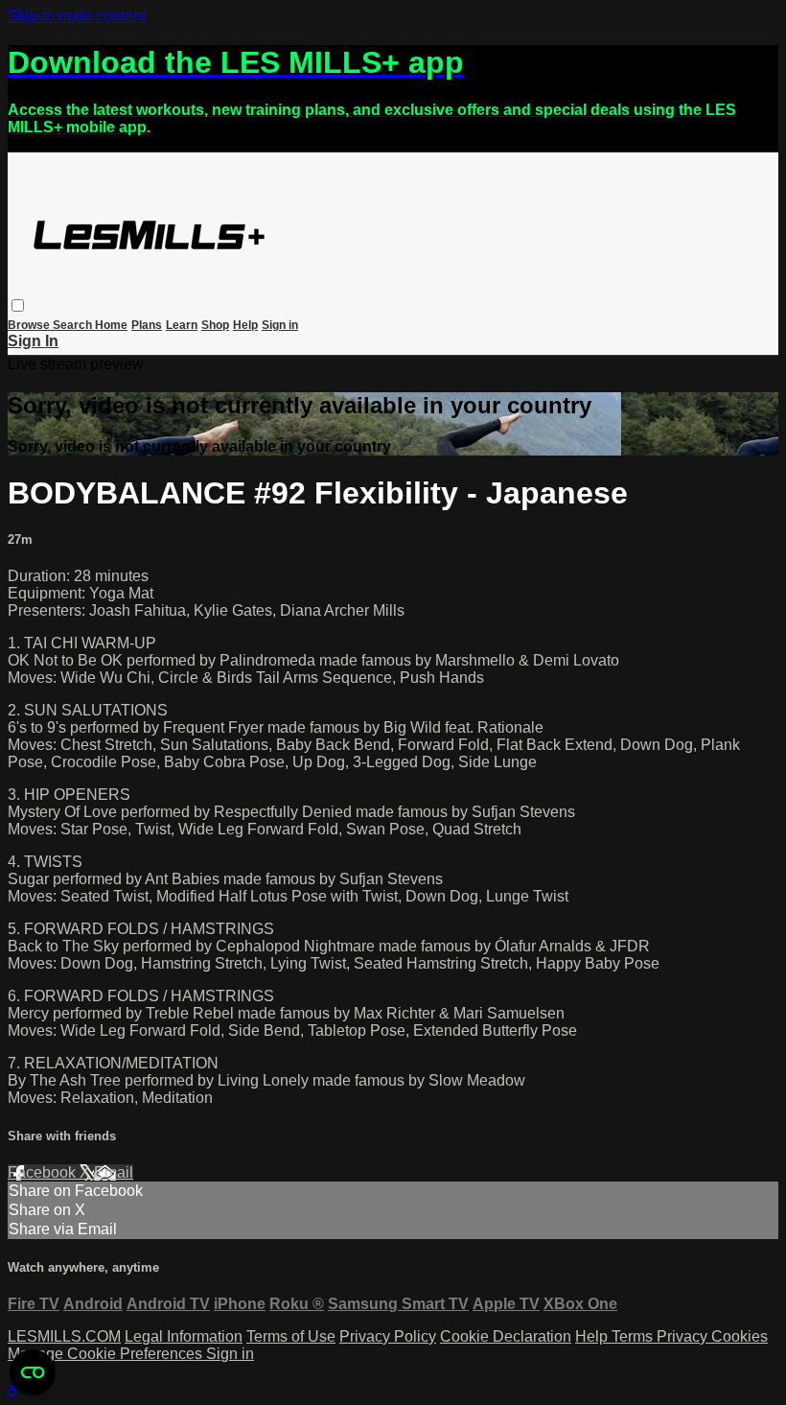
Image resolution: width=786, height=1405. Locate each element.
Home (111, 325)
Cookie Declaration (505, 1336)
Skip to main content (77, 16)
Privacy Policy (387, 1336)
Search (74, 325)
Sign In (33, 341)
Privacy (684, 1336)
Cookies (739, 1336)
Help (245, 325)
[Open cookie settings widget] (33, 1372)
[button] (18, 305)
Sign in (280, 325)
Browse (30, 325)
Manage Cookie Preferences (107, 1354)
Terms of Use (290, 1336)
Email (113, 1172)
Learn (181, 325)
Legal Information (184, 1336)
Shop (215, 325)
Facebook (44, 1172)
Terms (634, 1336)
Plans (146, 325)
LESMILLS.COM (64, 1336)
